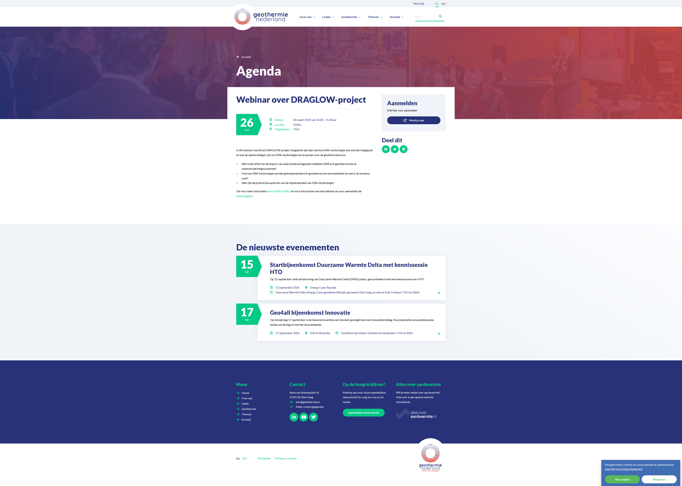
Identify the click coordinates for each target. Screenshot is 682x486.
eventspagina (244, 196)
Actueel (395, 16)
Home (245, 392)
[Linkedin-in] (293, 417)
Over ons (305, 16)
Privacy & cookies (286, 458)
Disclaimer (264, 458)
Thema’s (373, 16)
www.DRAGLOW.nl (279, 191)
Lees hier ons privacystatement (623, 469)
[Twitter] (313, 417)
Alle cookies (622, 479)
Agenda (258, 70)
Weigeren (659, 479)
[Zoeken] (439, 15)
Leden (326, 16)
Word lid (418, 3)
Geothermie (349, 16)
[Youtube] (303, 417)
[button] (386, 149)
